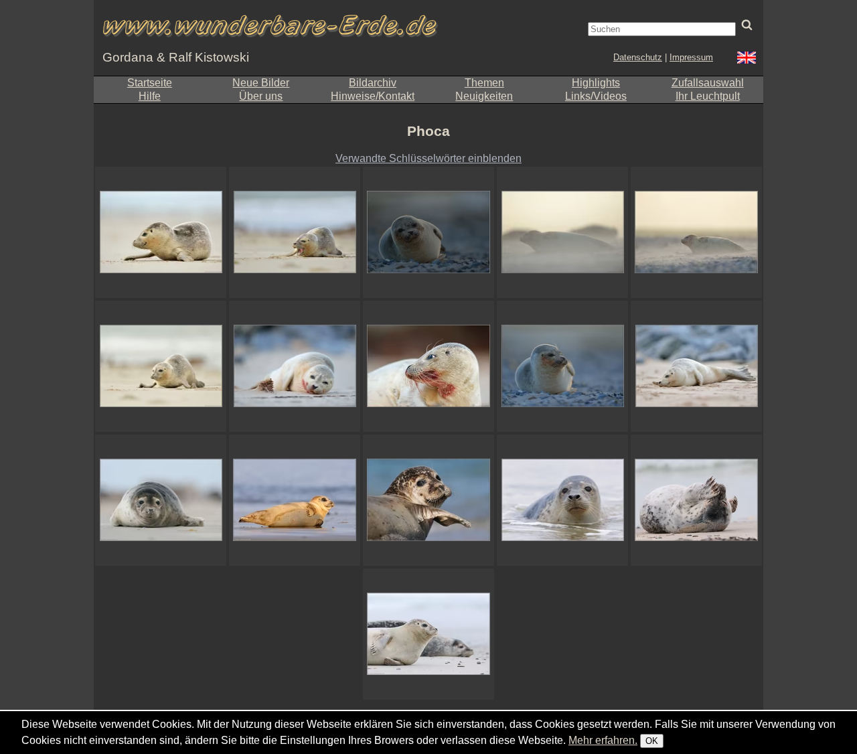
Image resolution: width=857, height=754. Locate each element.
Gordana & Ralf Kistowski (175, 57)
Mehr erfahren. (602, 740)
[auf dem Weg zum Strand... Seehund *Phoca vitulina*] (160, 366)
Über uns (261, 96)
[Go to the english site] (746, 59)
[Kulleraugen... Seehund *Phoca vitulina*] (428, 500)
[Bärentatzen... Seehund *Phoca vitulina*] (696, 500)
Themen (484, 82)
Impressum (691, 57)
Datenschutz (637, 57)
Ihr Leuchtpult (708, 96)
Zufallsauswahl (708, 82)
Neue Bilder (260, 82)
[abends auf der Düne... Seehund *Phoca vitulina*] (562, 366)
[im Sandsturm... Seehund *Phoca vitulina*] (562, 232)
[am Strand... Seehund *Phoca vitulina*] (294, 500)
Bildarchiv (372, 82)
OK (651, 741)
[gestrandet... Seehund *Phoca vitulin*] (160, 232)
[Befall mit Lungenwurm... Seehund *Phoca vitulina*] (428, 366)
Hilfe (150, 96)
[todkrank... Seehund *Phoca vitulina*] (294, 366)
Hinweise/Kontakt (372, 96)
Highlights (596, 82)
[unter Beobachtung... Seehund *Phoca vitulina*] (562, 500)
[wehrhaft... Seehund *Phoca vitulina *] (294, 232)
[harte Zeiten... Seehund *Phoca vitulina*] (696, 232)
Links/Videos (596, 96)
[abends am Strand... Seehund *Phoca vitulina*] (428, 232)
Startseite (149, 82)
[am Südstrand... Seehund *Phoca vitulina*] (160, 500)
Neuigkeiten (484, 96)
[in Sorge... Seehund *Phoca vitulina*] (696, 366)
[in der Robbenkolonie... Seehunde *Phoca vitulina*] (428, 634)
